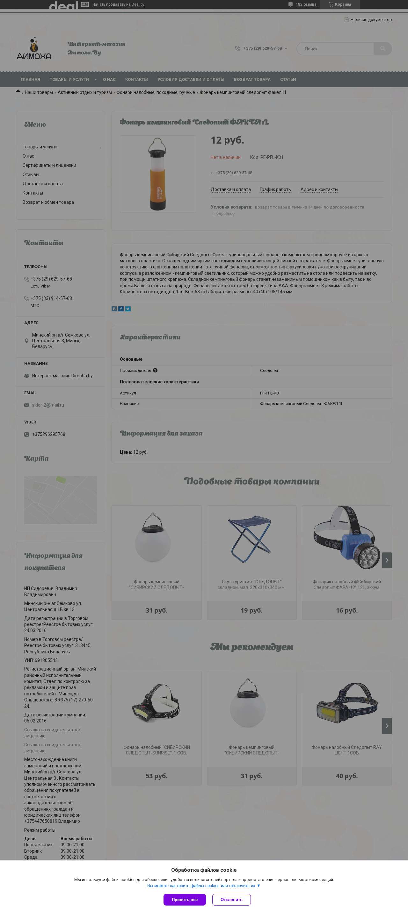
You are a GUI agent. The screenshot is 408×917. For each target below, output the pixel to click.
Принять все (185, 899)
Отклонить (232, 899)
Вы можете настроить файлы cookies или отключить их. (202, 885)
